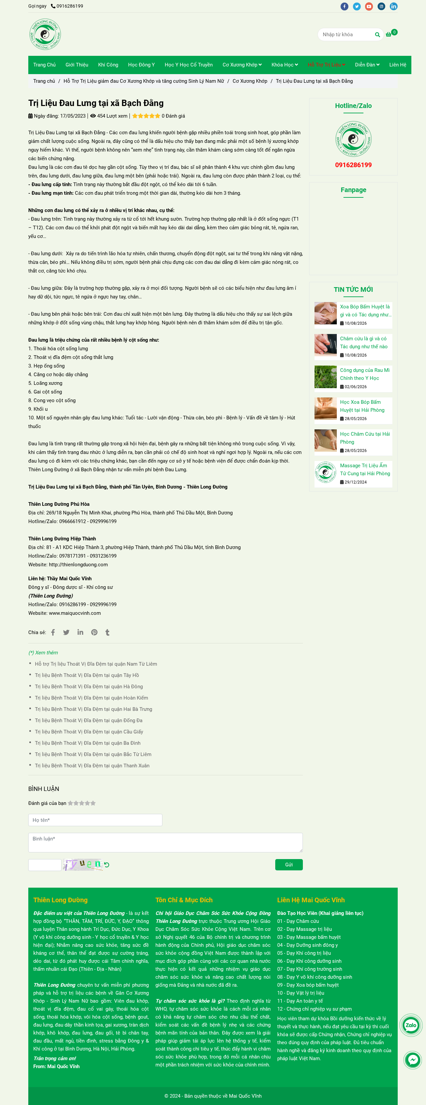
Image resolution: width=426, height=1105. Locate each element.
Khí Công (108, 65)
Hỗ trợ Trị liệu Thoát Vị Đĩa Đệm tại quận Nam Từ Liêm (96, 664)
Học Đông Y (141, 65)
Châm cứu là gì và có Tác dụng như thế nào (364, 343)
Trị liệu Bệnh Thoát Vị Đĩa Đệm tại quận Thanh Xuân (92, 766)
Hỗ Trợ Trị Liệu (325, 65)
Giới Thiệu (77, 65)
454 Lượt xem (111, 116)
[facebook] (346, 6)
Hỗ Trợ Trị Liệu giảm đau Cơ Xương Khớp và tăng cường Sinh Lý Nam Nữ (144, 81)
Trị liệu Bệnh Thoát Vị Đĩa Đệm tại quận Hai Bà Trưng (93, 709)
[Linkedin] (80, 632)
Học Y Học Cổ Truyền (189, 65)
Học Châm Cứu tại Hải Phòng (365, 438)
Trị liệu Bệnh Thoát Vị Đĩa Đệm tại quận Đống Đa (88, 720)
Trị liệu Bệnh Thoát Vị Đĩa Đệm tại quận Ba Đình (87, 743)
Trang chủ (44, 81)
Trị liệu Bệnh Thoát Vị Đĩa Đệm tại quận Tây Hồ (87, 675)
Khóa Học (283, 65)
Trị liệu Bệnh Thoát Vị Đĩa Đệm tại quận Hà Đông (89, 687)
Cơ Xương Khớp (241, 65)
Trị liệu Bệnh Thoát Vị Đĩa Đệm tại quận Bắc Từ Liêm (93, 754)
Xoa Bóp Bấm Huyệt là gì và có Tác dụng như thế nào (365, 311)
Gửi (289, 865)
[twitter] (359, 6)
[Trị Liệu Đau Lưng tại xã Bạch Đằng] (45, 34)
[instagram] (383, 6)
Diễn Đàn (365, 65)
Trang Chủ (44, 65)
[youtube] (371, 6)
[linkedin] (395, 6)
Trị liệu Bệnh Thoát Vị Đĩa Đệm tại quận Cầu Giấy (89, 732)
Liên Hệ (397, 65)
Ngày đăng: (46, 116)
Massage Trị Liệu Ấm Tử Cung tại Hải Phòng (365, 470)
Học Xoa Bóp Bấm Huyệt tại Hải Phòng (362, 406)
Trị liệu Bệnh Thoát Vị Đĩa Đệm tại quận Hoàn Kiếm (91, 698)
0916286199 (70, 6)
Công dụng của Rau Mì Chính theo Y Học (365, 374)
